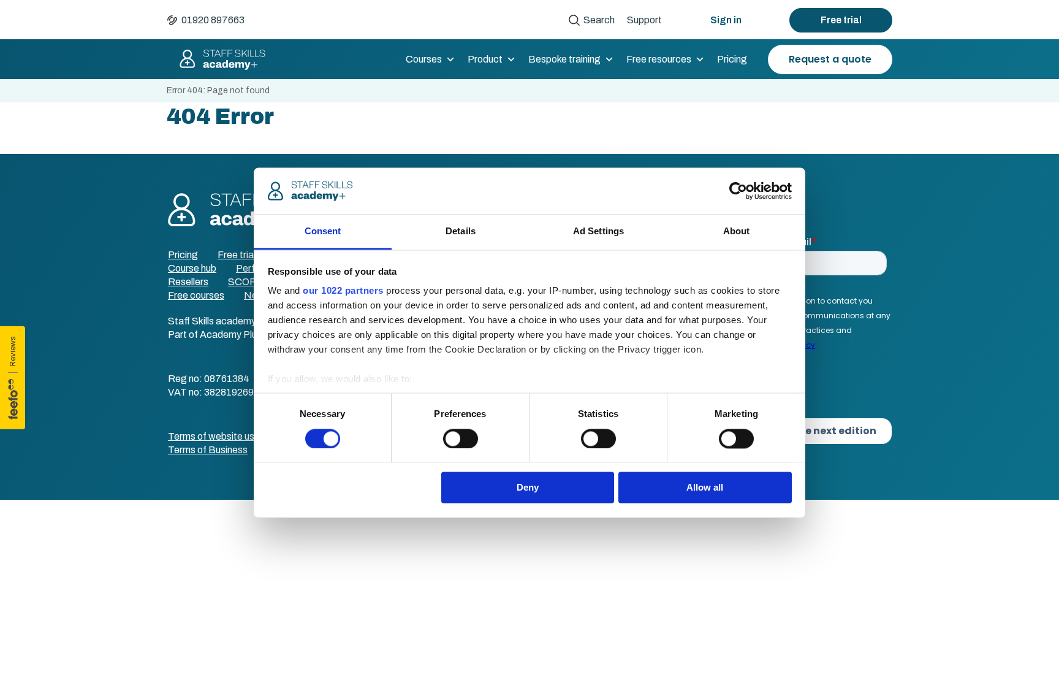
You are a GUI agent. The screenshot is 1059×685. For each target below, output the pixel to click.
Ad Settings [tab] (598, 231)
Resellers (188, 282)
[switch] (460, 438)
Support (644, 20)
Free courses (196, 295)
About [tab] (736, 231)
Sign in (726, 20)
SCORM (246, 282)
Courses (424, 59)
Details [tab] (461, 231)
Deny (528, 488)
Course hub (192, 268)
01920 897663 (213, 20)
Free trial (841, 20)
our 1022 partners (343, 291)
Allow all (704, 488)
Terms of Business (208, 450)
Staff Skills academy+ (217, 59)
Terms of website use (214, 436)
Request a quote (830, 59)
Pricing (732, 59)
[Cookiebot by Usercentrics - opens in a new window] (738, 191)
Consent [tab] (323, 231)
